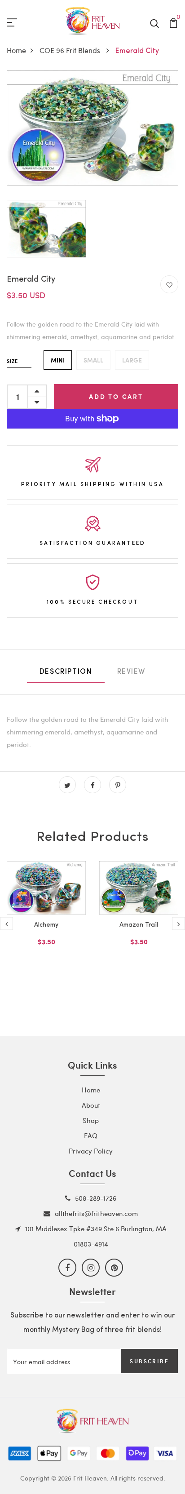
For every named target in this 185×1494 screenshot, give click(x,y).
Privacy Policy (91, 1150)
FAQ (90, 1135)
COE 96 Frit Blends (71, 50)
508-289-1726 (95, 1197)
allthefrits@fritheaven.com (96, 1213)
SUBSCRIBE (149, 1361)
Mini (58, 360)
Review (131, 672)
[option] (46, 917)
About (91, 1105)
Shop (91, 1120)
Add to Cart (116, 396)
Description (66, 672)
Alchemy (46, 925)
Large (132, 360)
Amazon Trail (138, 925)
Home (16, 50)
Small (93, 360)
